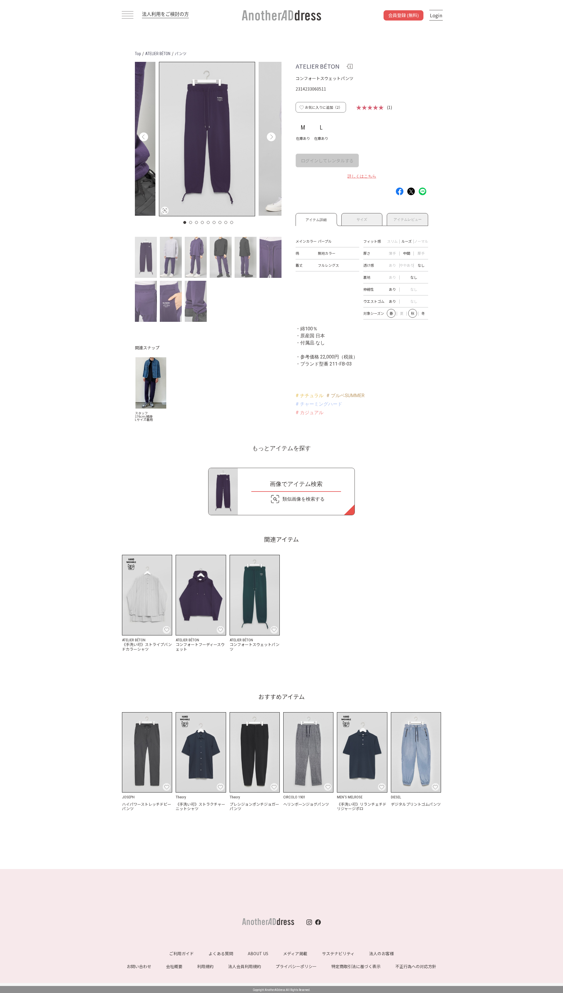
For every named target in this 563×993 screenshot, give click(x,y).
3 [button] (197, 222)
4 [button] (202, 222)
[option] (207, 139)
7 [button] (220, 222)
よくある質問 (220, 953)
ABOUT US (258, 953)
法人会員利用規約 (244, 966)
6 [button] (214, 222)
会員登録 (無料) (403, 15)
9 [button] (232, 222)
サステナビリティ (338, 953)
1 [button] (185, 222)
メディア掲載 (295, 953)
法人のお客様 (381, 953)
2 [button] (191, 222)
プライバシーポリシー (296, 966)
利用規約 (205, 966)
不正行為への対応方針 (415, 966)
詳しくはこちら (361, 176)
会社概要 (174, 966)
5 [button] (208, 222)
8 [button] (226, 222)
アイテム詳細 (316, 219)
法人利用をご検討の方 (165, 13)
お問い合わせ (139, 966)
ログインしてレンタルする (327, 160)
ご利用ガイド (181, 953)
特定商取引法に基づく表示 (356, 966)
